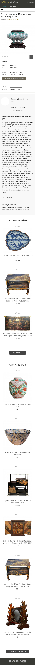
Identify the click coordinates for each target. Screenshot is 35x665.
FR (27, 2)
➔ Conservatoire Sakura (16, 87)
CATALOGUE (4, 6)
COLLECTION (19, 111)
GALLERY (13, 111)
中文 (32, 2)
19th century (9, 197)
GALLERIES (13, 6)
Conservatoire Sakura (19, 99)
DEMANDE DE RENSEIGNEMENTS (14, 79)
